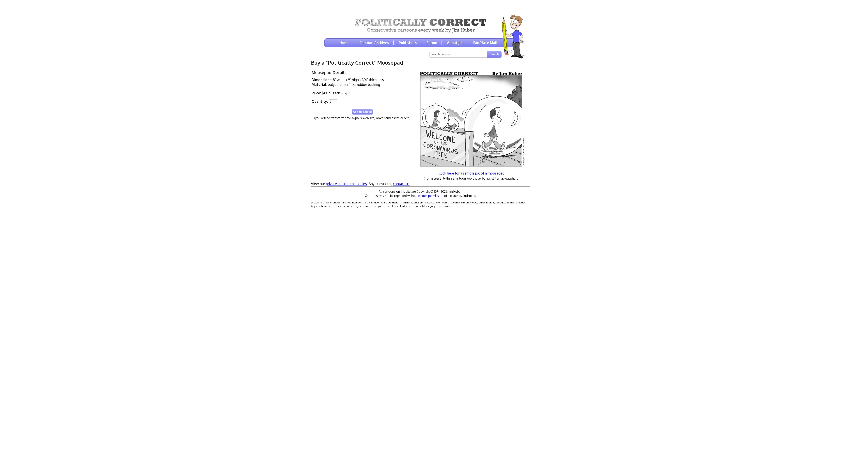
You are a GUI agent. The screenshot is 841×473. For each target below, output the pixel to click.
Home (345, 43)
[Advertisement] (420, 6)
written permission (430, 196)
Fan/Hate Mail (485, 43)
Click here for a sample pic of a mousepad (471, 173)
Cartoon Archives (374, 43)
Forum (432, 43)
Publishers (408, 43)
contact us (401, 184)
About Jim (455, 43)
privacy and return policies (346, 184)
